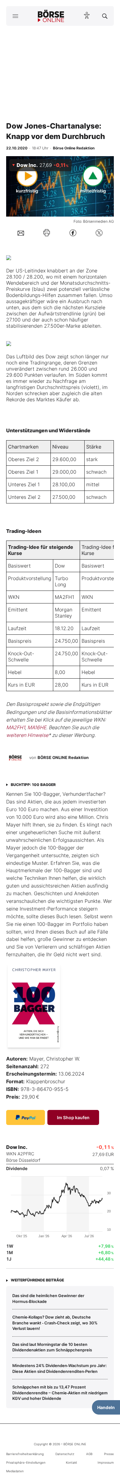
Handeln (106, 1407)
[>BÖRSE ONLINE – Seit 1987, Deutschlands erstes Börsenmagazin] (51, 16)
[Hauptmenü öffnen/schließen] (15, 16)
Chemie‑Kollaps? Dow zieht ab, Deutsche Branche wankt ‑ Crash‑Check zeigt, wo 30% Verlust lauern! (55, 1323)
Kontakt (71, 1462)
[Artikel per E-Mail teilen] (21, 233)
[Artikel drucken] (47, 232)
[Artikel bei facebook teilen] (73, 232)
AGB (89, 1454)
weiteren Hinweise (27, 735)
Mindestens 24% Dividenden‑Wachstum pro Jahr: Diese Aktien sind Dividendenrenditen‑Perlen (59, 1368)
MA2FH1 (64, 597)
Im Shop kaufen (73, 1117)
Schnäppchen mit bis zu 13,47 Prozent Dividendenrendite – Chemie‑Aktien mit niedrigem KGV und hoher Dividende (60, 1393)
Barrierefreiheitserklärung (25, 1454)
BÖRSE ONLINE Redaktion (63, 757)
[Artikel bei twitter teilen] (99, 232)
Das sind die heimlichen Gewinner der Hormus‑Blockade (48, 1298)
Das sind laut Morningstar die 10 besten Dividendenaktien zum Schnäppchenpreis (52, 1347)
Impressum (106, 1462)
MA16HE (36, 727)
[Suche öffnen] (105, 16)
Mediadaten (15, 1471)
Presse (109, 1454)
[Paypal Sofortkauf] (25, 1117)
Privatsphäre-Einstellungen (26, 1462)
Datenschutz (64, 1454)
